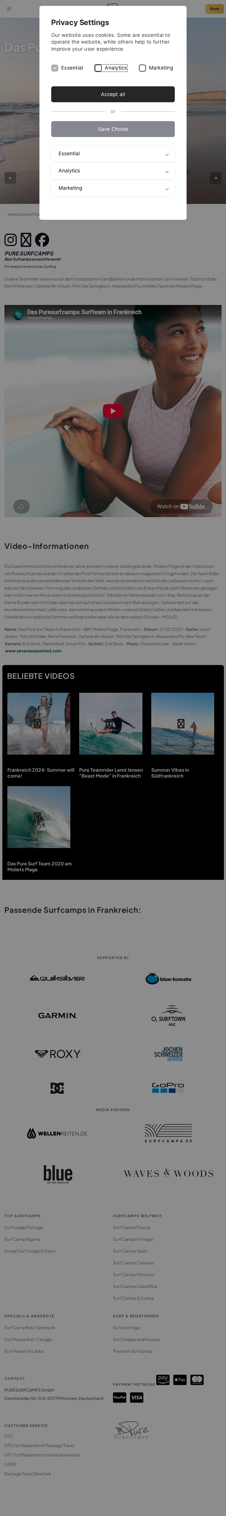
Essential (72, 68)
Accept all (113, 94)
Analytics (116, 68)
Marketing (161, 68)
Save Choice (113, 129)
